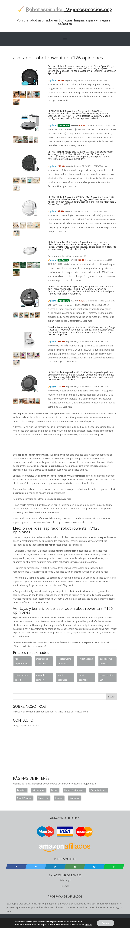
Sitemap (65, 885)
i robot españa (86, 658)
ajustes (88, 924)
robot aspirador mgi (21, 661)
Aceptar (106, 923)
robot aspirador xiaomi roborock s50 (64, 678)
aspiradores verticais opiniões (106, 661)
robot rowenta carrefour (64, 661)
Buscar (111, 696)
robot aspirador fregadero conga (84, 678)
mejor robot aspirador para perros (42, 661)
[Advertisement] (70, 446)
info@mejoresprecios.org (26, 725)
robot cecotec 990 (106, 677)
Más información (66, 129)
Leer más (63, 100)
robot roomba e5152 (21, 677)
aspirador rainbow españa (41, 678)
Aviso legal (65, 880)
